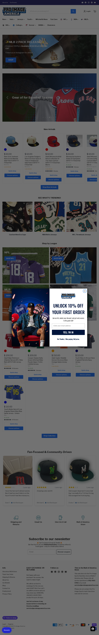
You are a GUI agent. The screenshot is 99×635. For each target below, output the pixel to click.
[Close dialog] (84, 291)
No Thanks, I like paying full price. (68, 339)
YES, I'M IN (68, 332)
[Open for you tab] (92, 629)
